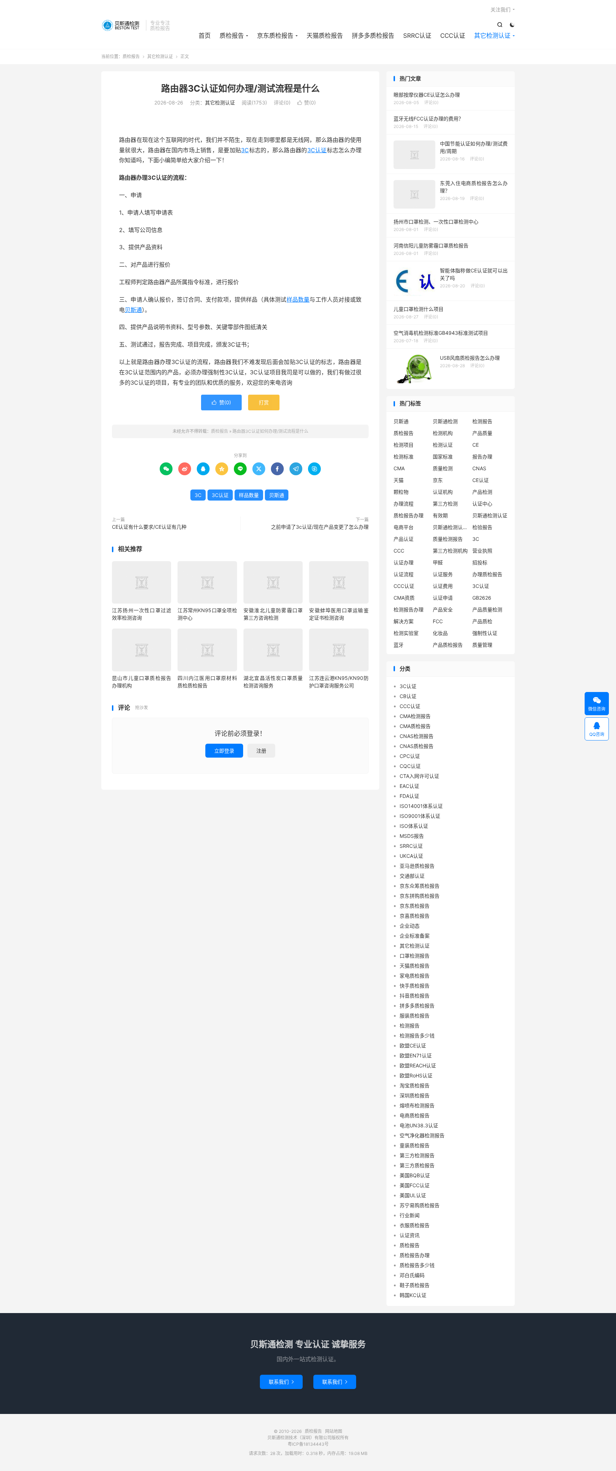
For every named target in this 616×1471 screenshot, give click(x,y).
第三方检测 (445, 504)
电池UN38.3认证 (419, 1125)
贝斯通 (133, 309)
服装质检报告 (415, 1016)
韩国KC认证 (413, 1295)
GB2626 (481, 598)
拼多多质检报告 (373, 35)
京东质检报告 (275, 35)
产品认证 (404, 539)
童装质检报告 (415, 1145)
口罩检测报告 (415, 956)
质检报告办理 (408, 515)
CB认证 (408, 696)
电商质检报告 (415, 1115)
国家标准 (443, 456)
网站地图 (333, 1431)
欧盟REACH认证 (418, 1065)
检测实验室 (406, 633)
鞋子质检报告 (415, 1285)
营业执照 (482, 551)
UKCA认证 (411, 856)
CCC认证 (452, 35)
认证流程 (404, 574)
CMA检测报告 (415, 716)
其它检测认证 (492, 35)
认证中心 (482, 504)
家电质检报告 (415, 976)
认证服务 (443, 574)
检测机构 (443, 433)
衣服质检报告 (415, 1225)
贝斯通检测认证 (489, 515)
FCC (438, 621)
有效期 (440, 515)
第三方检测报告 (417, 1155)
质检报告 (121, 25)
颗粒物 (401, 492)
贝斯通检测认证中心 (450, 527)
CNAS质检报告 (416, 746)
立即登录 (224, 751)
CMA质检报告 (415, 726)
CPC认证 (410, 756)
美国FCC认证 (415, 1185)
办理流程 (404, 504)
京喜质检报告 (415, 916)
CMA (399, 468)
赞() (306, 102)
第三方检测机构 (450, 551)
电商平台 (404, 527)
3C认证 (317, 150)
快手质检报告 (415, 986)
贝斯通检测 (445, 421)
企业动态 (410, 926)
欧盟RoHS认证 (416, 1075)
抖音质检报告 (415, 996)
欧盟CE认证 (413, 1045)
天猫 (399, 480)
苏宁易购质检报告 (420, 1205)
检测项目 (404, 445)
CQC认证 (410, 766)
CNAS (479, 468)
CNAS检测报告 (416, 736)
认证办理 (404, 562)
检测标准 (404, 456)
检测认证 (443, 445)
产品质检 (482, 621)
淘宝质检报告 (415, 1085)
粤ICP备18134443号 (308, 1444)
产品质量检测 (487, 609)
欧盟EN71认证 (416, 1055)
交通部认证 (412, 876)
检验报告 (482, 527)
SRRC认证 (417, 35)
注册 (261, 751)
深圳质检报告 (415, 1095)
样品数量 (298, 299)
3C (245, 150)
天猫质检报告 (325, 35)
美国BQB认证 (415, 1175)
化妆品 (440, 633)
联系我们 (281, 1382)
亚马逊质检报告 (417, 866)
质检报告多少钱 (417, 1265)
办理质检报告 (487, 574)
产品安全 (443, 609)
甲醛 (438, 562)
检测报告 (482, 421)
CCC (399, 551)
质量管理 (482, 645)
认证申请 (443, 598)
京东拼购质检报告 (420, 896)
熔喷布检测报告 (417, 1105)
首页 (205, 35)
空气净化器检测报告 (422, 1135)
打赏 (264, 402)
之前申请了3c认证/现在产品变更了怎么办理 (320, 527)
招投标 (479, 562)
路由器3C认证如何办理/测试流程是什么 (240, 88)
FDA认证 (409, 796)
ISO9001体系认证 (420, 816)
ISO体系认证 (414, 826)
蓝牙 (399, 645)
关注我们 (500, 9)
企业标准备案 (415, 936)
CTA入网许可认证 (419, 776)
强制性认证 (484, 633)
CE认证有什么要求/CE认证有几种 (149, 527)
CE (475, 445)
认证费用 (443, 586)
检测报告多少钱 (417, 1035)
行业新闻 (410, 1215)
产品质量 (482, 433)
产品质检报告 (448, 645)
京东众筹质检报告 (420, 886)
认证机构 (443, 492)
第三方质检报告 (417, 1165)
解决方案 (404, 621)
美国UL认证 (413, 1195)
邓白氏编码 (412, 1275)
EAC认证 (409, 786)
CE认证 (480, 480)
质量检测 (443, 468)
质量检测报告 (448, 539)
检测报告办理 (408, 609)
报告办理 (482, 456)
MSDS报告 (412, 836)
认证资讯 (410, 1235)
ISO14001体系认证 (421, 806)
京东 (438, 480)
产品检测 (482, 492)
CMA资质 (404, 598)
